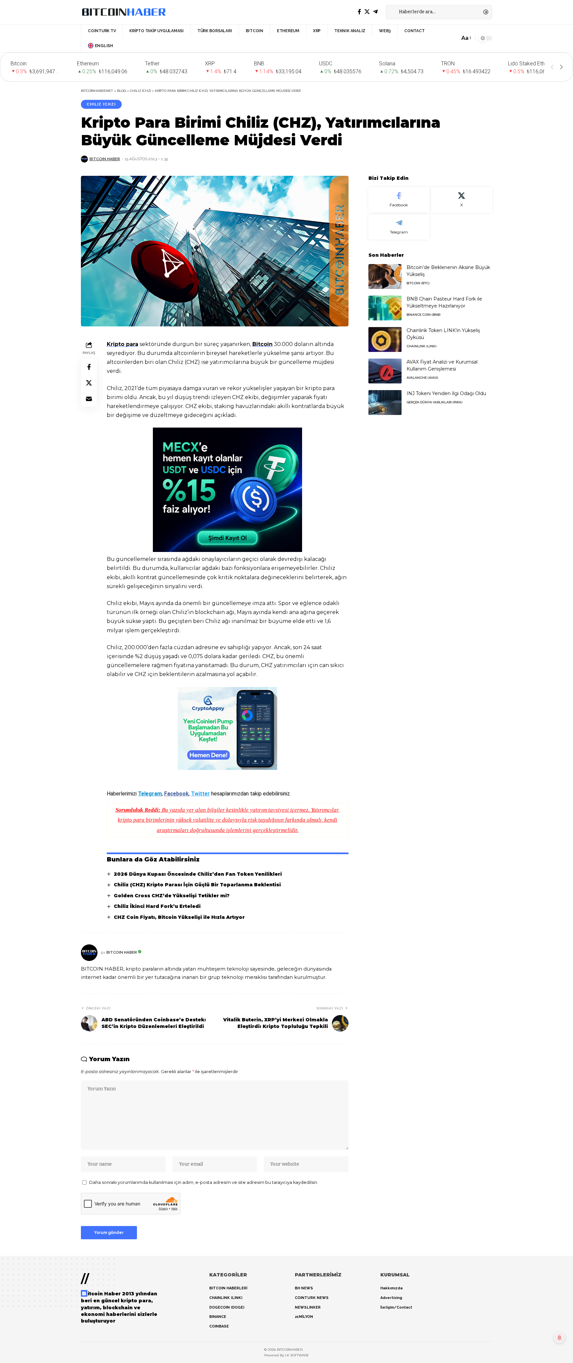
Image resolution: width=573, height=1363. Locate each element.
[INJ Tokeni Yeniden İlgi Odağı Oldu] (385, 402)
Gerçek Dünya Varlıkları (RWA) (434, 402)
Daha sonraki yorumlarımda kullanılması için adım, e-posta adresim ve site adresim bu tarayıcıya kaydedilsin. (203, 1182)
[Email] (89, 398)
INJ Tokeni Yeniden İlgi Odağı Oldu (446, 393)
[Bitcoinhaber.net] (123, 12)
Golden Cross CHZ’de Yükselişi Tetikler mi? (171, 896)
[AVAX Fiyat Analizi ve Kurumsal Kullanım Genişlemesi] (385, 371)
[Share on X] (89, 382)
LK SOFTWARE (297, 1355)
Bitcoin (262, 344)
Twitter (200, 793)
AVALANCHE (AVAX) (422, 377)
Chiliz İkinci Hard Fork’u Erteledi (157, 906)
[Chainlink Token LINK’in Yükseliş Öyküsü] (385, 339)
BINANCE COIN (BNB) (423, 314)
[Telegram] (375, 11)
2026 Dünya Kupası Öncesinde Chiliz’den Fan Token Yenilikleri (198, 874)
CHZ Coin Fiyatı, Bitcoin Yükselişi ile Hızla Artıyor (179, 917)
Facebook (176, 793)
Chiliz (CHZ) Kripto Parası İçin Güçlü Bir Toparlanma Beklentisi (197, 885)
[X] (367, 11)
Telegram (150, 793)
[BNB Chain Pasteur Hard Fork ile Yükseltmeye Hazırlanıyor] (385, 308)
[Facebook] (359, 11)
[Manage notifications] (559, 1337)
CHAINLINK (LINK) (421, 346)
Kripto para (122, 344)
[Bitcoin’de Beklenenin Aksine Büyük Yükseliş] (385, 276)
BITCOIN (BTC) (418, 283)
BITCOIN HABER (105, 159)
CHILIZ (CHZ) (101, 104)
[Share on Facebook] (89, 367)
